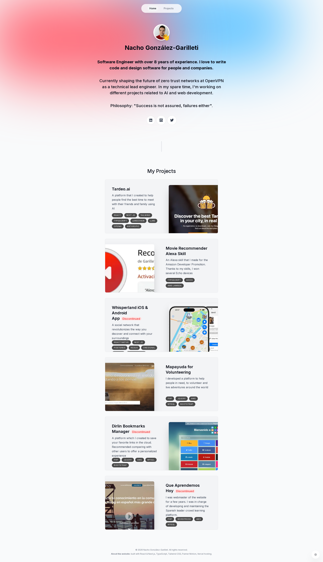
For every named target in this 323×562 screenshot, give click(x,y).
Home (152, 8)
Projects (169, 8)
